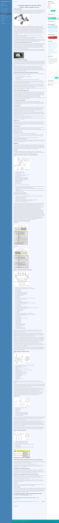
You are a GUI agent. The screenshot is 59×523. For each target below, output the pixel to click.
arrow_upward (57, 521)
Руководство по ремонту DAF (52, 45)
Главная (15, 1)
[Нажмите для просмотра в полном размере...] (22, 25)
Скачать (30, 494)
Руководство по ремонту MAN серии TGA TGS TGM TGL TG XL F (25, 501)
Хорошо (50, 5)
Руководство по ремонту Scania (52, 44)
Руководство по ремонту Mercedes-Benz (51, 49)
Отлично (50, 4)
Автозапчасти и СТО (6, 1)
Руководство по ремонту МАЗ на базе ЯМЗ (53, 53)
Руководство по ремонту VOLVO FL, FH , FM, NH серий (52, 51)
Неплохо (50, 6)
